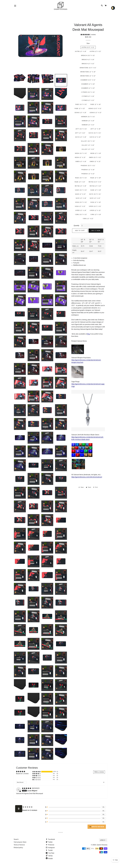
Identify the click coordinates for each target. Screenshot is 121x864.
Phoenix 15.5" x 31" (88, 165)
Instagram (51, 847)
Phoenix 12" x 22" (88, 173)
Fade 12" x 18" (95, 104)
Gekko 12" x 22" (96, 112)
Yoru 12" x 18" (95, 214)
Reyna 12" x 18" (80, 186)
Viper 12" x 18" (80, 210)
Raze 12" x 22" (80, 182)
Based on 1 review (22, 773)
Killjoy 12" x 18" (88, 145)
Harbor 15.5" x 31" (88, 116)
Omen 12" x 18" (80, 161)
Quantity (76, 225)
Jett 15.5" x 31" (81, 129)
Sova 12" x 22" (80, 206)
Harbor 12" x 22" (88, 125)
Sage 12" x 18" (95, 190)
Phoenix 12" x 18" (88, 169)
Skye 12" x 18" (81, 198)
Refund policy (18, 847)
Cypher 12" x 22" (88, 100)
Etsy (88, 334)
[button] (85, 34)
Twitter (50, 842)
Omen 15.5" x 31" (95, 157)
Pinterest (51, 845)
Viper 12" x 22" (95, 210)
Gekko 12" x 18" (80, 112)
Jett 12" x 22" (80, 133)
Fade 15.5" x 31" (81, 104)
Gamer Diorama (102, 845)
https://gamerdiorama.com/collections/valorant (86, 477)
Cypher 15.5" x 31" (88, 92)
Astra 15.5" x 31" (88, 47)
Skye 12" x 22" (95, 198)
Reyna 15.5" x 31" (95, 182)
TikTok (50, 856)
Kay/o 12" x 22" (95, 137)
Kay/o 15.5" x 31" (95, 133)
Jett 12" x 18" (95, 129)
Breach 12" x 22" (88, 63)
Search (16, 839)
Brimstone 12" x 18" (88, 72)
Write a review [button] (99, 772)
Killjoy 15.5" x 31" (88, 141)
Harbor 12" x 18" (88, 120)
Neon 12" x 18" (95, 153)
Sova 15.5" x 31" (81, 202)
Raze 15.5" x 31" (81, 178)
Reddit (50, 858)
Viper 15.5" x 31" (95, 206)
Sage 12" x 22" (80, 194)
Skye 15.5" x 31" (95, 194)
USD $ (102, 840)
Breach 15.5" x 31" (88, 55)
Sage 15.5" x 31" (81, 190)
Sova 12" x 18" (95, 202)
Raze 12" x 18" (95, 178)
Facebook (51, 839)
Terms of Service (19, 845)
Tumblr (50, 850)
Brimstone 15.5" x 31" (88, 67)
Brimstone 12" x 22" (88, 76)
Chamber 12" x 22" (88, 88)
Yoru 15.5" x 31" (81, 214)
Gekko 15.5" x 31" (95, 108)
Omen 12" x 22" (95, 161)
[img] (26, 788)
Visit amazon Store (20, 842)
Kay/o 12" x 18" (80, 137)
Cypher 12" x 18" (88, 96)
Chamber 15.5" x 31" (88, 80)
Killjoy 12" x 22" (88, 149)
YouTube (51, 853)
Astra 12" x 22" (95, 51)
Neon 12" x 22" (80, 157)
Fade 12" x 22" (80, 108)
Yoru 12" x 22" (88, 218)
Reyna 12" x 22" (95, 186)
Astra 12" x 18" (80, 51)
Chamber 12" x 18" (88, 84)
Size (88, 43)
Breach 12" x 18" (88, 59)
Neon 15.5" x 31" (81, 153)
